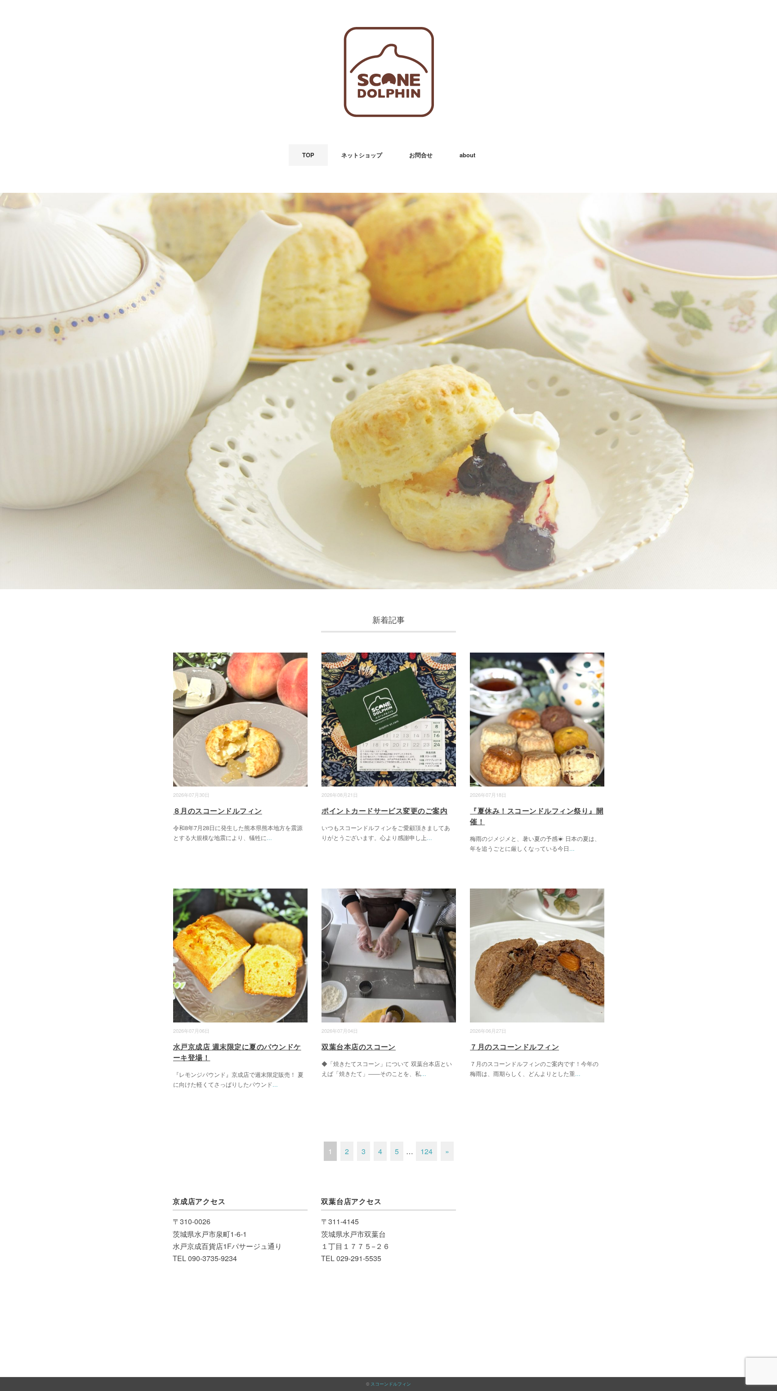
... (269, 837)
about (467, 155)
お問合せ (421, 155)
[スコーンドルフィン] (389, 33)
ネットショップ (361, 155)
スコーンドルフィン (391, 1384)
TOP (308, 155)
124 (426, 1151)
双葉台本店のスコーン (359, 1046)
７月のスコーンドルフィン (514, 1046)
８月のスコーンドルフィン (217, 810)
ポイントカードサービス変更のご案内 (384, 810)
